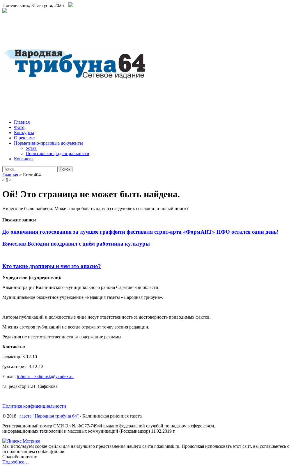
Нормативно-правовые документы (48, 143)
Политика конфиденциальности (57, 153)
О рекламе (24, 137)
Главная (22, 122)
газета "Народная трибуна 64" (49, 415)
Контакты (23, 158)
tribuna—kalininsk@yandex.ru (45, 376)
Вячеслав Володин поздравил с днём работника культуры (76, 244)
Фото (19, 127)
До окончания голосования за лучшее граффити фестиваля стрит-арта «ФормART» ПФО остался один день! (140, 232)
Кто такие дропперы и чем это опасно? (51, 266)
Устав (31, 148)
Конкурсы (24, 132)
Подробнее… (15, 461)
